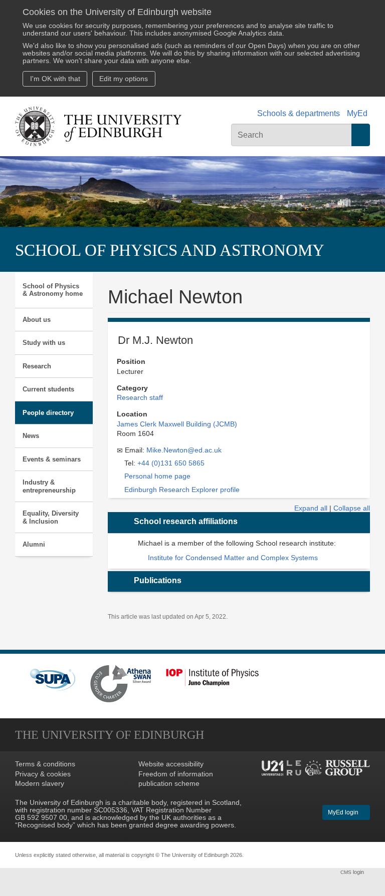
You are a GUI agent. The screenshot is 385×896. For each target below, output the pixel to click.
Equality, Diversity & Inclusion (51, 517)
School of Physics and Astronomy (169, 250)
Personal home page (157, 476)
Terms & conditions (45, 764)
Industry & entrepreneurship (49, 486)
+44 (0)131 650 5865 (171, 463)
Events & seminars (52, 459)
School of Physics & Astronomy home (53, 290)
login (352, 872)
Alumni (34, 544)
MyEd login (344, 812)
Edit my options (123, 79)
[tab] (239, 522)
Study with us (44, 342)
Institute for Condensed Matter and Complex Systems (233, 558)
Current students (48, 389)
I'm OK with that (55, 79)
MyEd (357, 113)
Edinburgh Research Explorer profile (182, 490)
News (31, 435)
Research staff (140, 397)
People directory (48, 412)
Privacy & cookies (43, 774)
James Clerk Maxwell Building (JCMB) (177, 424)
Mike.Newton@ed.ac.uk (184, 450)
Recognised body (45, 825)
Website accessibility (171, 764)
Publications (157, 580)
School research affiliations (186, 521)
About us (37, 319)
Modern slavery (39, 783)
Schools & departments (298, 113)
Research (37, 366)
